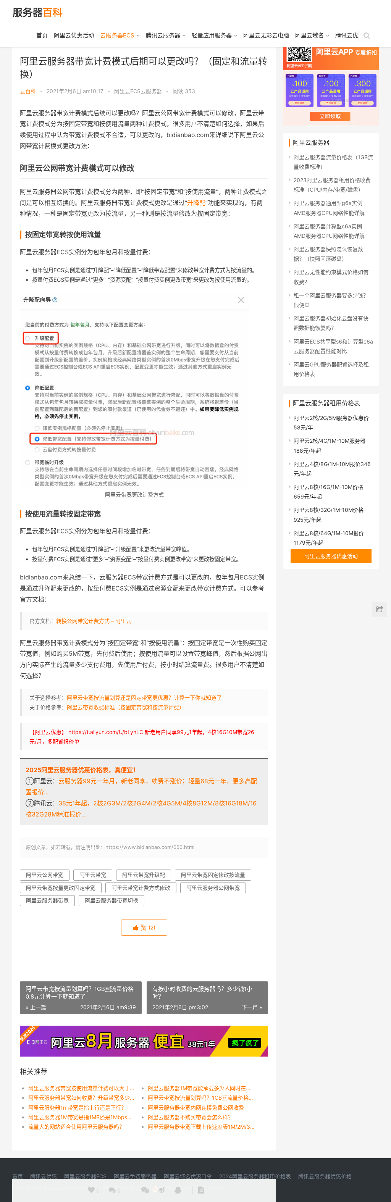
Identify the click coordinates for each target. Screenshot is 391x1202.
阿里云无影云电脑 (266, 35)
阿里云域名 (309, 35)
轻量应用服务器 (212, 35)
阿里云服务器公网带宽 (213, 887)
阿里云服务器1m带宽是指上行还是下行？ (77, 1107)
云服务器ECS (117, 35)
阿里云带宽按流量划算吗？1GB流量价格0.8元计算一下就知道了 (201, 1097)
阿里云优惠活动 (74, 35)
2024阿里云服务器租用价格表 (255, 1176)
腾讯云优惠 (349, 35)
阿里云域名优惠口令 (188, 1176)
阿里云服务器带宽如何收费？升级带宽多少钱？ (82, 1097)
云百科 (28, 91)
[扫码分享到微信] (145, 1190)
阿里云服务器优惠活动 (331, 556)
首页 (42, 35)
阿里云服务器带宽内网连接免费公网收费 (196, 1107)
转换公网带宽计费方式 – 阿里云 (93, 621)
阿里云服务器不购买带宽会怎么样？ (190, 1117)
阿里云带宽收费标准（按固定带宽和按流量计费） (125, 707)
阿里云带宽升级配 (143, 874)
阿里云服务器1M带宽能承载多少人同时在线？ (201, 1088)
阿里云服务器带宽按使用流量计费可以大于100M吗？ (82, 1088)
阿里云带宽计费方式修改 (140, 887)
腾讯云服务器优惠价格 (325, 1176)
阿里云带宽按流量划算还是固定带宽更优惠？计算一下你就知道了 (144, 697)
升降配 (196, 203)
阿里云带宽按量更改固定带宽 (60, 887)
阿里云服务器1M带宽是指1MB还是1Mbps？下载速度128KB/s (82, 1117)
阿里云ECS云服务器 (138, 91)
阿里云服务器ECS (85, 1176)
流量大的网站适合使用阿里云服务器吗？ (76, 1126)
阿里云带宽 (92, 874)
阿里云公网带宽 (44, 874)
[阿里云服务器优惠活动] (144, 1030)
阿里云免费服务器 (135, 1176)
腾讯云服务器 (163, 35)
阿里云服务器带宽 (47, 900)
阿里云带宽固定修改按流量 (213, 874)
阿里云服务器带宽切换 (111, 900)
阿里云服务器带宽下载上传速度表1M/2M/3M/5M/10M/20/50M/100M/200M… (201, 1126)
